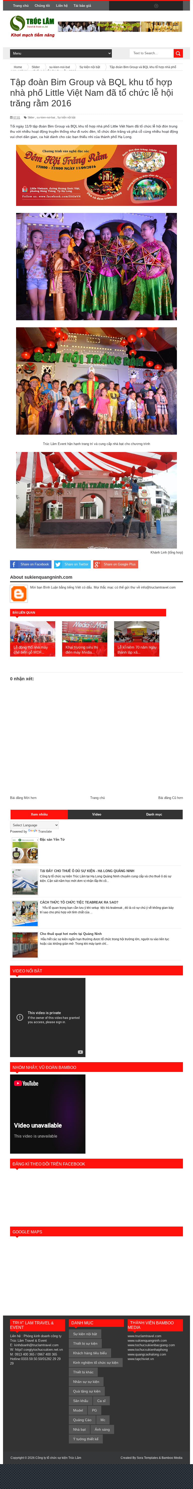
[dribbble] (156, 6)
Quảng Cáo (82, 1420)
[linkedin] (167, 6)
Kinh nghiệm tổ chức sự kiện (95, 1363)
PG (94, 1410)
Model (78, 1410)
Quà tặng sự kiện (87, 1391)
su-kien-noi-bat (46, 117)
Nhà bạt (79, 1429)
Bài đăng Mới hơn (23, 798)
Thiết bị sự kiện (85, 1343)
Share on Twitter (76, 564)
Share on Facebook (35, 564)
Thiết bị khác (83, 1372)
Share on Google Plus (120, 564)
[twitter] (125, 6)
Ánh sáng (102, 1429)
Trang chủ (21, 6)
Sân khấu (80, 1401)
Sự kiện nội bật (66, 117)
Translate (45, 831)
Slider (31, 117)
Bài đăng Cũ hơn (170, 798)
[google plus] (177, 6)
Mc (103, 1420)
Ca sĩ (101, 1401)
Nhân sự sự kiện (86, 1382)
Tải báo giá (82, 6)
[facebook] (114, 6)
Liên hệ (62, 6)
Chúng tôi (42, 6)
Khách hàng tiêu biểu (90, 1353)
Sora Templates (147, 1458)
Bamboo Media (172, 1458)
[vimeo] (135, 6)
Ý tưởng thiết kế (86, 1439)
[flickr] (146, 6)
